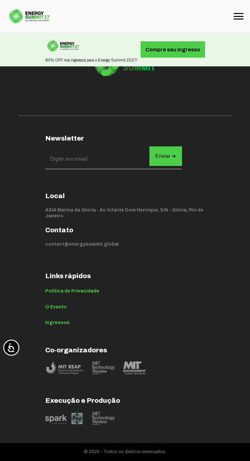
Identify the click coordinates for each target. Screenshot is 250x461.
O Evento (56, 307)
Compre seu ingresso (173, 49)
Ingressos (57, 322)
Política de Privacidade (72, 291)
